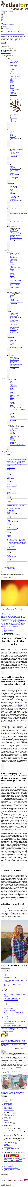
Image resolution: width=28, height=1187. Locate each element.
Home (5, 628)
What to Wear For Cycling (7, 616)
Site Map (6, 1120)
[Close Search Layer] (2, 18)
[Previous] (2, 20)
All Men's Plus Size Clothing (17, 409)
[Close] (1, 579)
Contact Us (6, 1101)
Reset (2, 13)
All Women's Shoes (15, 332)
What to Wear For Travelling (13, 622)
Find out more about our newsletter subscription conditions (14, 1054)
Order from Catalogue (9, 567)
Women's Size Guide (9, 1110)
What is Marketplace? (9, 1166)
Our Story (6, 1144)
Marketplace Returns (9, 1170)
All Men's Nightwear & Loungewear (16, 155)
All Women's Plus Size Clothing (18, 445)
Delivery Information (9, 1104)
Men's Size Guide (8, 1108)
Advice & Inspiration (7, 612)
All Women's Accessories (16, 347)
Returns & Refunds (8, 1105)
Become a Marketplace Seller (11, 1168)
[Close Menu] (8, 249)
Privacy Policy (7, 1117)
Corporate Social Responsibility (11, 1148)
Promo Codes (7, 1149)
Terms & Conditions (9, 1115)
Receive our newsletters (9, 568)
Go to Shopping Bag (6, 577)
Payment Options (8, 1103)
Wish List (6, 565)
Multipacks (6, 451)
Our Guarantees (8, 1107)
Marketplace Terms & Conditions (12, 1169)
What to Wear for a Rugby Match (14, 623)
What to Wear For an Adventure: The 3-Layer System (12, 619)
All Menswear (13, 95)
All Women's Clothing (15, 280)
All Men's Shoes (14, 174)
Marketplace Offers (8, 452)
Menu (2, 1)
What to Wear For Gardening (11, 626)
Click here (18, 1067)
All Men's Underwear (15, 139)
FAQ (5, 1114)
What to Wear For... (7, 615)
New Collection (8, 55)
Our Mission (7, 1145)
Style (3, 613)
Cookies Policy (7, 1118)
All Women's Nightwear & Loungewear (16, 302)
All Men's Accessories (15, 200)
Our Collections (8, 1147)
